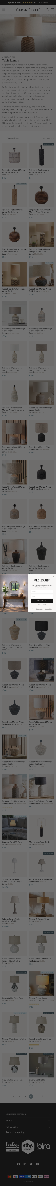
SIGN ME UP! (42, 600)
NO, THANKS (42, 604)
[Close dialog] (54, 576)
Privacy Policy (39, 609)
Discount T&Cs (48, 609)
